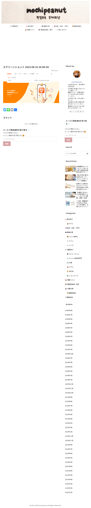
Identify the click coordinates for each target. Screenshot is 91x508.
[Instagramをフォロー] (78, 111)
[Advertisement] (45, 46)
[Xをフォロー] (73, 111)
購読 (6, 144)
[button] (87, 153)
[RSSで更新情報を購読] (83, 111)
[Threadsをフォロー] (75, 111)
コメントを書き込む (31, 124)
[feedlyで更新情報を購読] (80, 111)
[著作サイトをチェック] (70, 111)
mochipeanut (76, 82)
